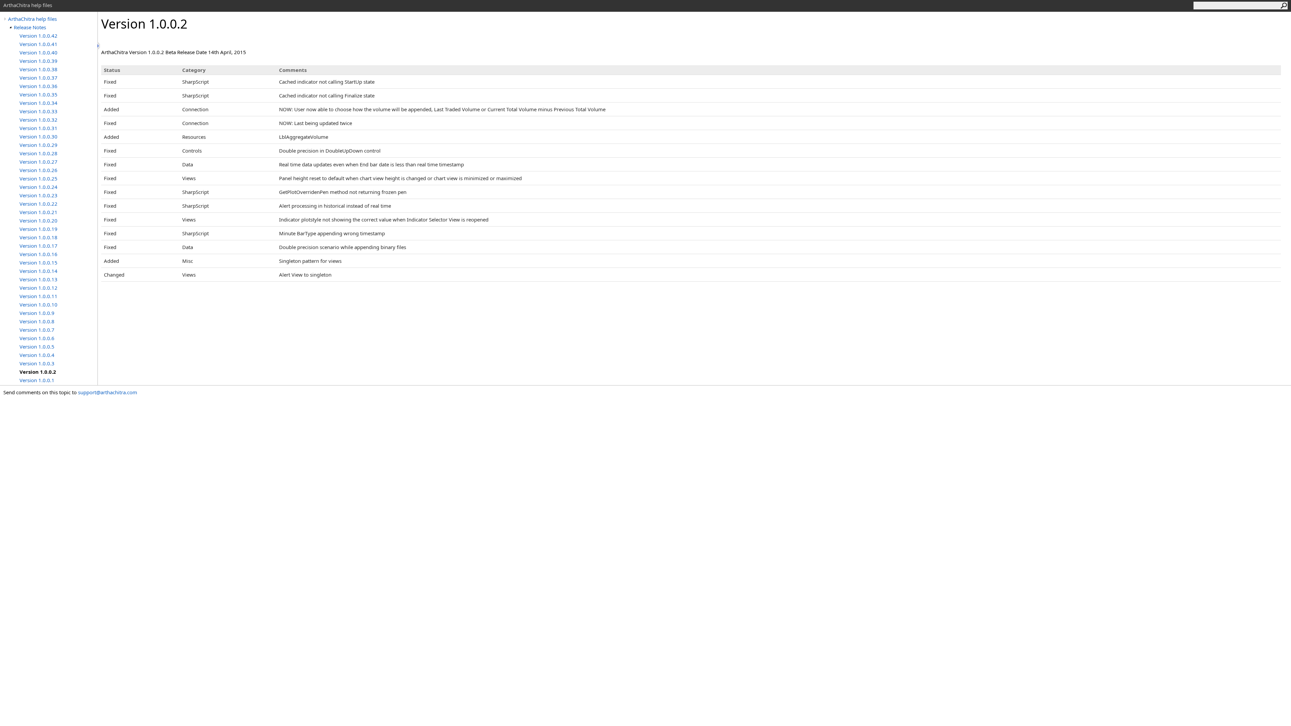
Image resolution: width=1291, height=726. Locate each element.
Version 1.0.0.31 (38, 128)
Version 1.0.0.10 (38, 304)
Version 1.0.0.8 (36, 321)
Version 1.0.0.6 (36, 338)
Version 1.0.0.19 (38, 229)
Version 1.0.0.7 (36, 329)
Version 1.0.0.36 (38, 86)
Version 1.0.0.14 (38, 271)
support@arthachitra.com (107, 392)
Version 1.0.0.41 (38, 44)
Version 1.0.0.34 (38, 102)
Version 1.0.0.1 (36, 380)
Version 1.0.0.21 (38, 212)
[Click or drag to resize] (99, 46)
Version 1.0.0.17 (38, 245)
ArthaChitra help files (32, 18)
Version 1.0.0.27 (38, 161)
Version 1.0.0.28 (38, 153)
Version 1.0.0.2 (37, 371)
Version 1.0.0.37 (38, 77)
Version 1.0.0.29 (38, 145)
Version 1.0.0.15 (38, 262)
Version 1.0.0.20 (38, 220)
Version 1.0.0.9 (36, 313)
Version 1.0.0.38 (38, 69)
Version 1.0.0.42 (38, 35)
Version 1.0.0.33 (38, 111)
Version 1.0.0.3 (36, 363)
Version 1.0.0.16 (38, 254)
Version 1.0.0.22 (38, 203)
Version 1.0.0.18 (38, 237)
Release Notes (30, 27)
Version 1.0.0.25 (38, 178)
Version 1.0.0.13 (38, 279)
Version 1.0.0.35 (38, 94)
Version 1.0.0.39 (38, 60)
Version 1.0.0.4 (36, 355)
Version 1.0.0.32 (38, 119)
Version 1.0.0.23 (38, 195)
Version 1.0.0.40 (38, 52)
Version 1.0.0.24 (38, 187)
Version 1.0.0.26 (38, 170)
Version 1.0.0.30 (38, 136)
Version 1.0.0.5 (36, 346)
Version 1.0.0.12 (38, 287)
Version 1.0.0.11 (38, 296)
